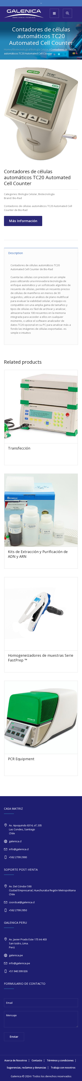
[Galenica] (24, 14)
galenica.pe (16, 955)
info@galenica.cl (19, 849)
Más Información (23, 221)
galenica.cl (15, 841)
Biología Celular (40, 49)
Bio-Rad (17, 198)
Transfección (19, 448)
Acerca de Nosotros (15, 1060)
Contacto (37, 1060)
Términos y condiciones (60, 1060)
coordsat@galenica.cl (22, 902)
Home (7, 49)
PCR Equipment (21, 758)
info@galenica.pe (19, 963)
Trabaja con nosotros (63, 1067)
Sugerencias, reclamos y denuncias (26, 1067)
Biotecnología (21, 49)
